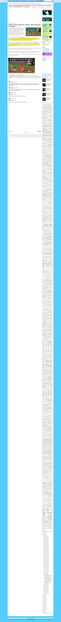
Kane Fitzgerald (49, 309)
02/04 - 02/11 (46, 590)
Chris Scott (44, 181)
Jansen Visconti (49, 273)
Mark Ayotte (48, 336)
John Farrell (47, 294)
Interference (20, 76)
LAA (51, 320)
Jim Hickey (51, 286)
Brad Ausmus (50, 146)
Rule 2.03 (43, 431)
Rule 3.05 (44, 432)
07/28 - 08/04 (46, 550)
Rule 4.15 (46, 437)
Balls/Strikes (46, 132)
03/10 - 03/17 (46, 584)
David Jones (49, 205)
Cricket (43, 192)
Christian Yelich (49, 182)
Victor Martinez (44, 518)
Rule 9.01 (46, 454)
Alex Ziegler (46, 116)
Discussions (50, 215)
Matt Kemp (43, 350)
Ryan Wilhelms (45, 462)
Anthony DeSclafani (44, 124)
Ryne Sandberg (50, 462)
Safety (48, 465)
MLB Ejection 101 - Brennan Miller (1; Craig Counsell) (45, 31)
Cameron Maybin (49, 166)
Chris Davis (48, 178)
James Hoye (44, 271)
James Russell (49, 272)
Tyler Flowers (46, 508)
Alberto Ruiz (49, 112)
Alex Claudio (49, 113)
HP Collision (44, 254)
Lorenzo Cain (50, 327)
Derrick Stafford (46, 212)
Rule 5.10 (49, 441)
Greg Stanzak (47, 251)
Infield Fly (50, 263)
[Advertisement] (24, 15)
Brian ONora (47, 157)
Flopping (43, 238)
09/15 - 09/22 (46, 541)
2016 (44, 603)
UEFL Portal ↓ (48, 7)
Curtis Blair (49, 192)
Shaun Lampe (44, 476)
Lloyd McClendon (49, 326)
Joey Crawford (50, 292)
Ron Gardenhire (49, 407)
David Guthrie (44, 205)
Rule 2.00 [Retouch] (48, 427)
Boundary (45, 146)
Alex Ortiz (48, 114)
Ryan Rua (46, 461)
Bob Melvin (50, 144)
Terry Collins (46, 486)
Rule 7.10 (49, 449)
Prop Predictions (48, 392)
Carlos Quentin (47, 169)
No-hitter (49, 377)
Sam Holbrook (50, 466)
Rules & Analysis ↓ (41, 7)
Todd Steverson (45, 494)
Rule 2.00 (49, 415)
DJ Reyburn (47, 193)
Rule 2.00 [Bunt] (44, 418)
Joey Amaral (45, 292)
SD (44, 463)
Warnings (47, 521)
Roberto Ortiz (45, 404)
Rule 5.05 (48, 439)
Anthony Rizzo (50, 125)
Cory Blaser (48, 189)
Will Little (46, 522)
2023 (44, 594)
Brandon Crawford (44, 149)
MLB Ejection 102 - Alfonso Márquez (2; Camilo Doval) (45, 25)
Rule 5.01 (43, 438)
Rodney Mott (44, 407)
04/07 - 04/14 (46, 570)
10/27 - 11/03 (46, 536)
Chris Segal (49, 181)
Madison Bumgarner (45, 331)
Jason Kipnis (43, 275)
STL (43, 464)
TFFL (48, 483)
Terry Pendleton (48, 487)
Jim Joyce (44, 287)
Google (31, 619)
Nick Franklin (48, 375)
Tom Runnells (48, 496)
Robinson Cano (50, 405)
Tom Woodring (48, 497)
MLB (48, 330)
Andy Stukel (44, 121)
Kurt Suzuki (46, 319)
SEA (47, 463)
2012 (44, 608)
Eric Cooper (44, 230)
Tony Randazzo (48, 500)
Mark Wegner (50, 342)
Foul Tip (44, 239)
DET (43, 193)
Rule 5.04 (43, 439)
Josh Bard (44, 305)
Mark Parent (44, 341)
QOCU (43, 394)
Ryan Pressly (47, 460)
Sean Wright (44, 473)
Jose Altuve (43, 303)
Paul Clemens (48, 384)
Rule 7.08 (50, 448)
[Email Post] (18, 75)
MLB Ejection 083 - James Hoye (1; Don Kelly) (49, 99)
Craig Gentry (49, 191)
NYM (51, 370)
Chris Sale (50, 180)
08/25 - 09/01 (46, 545)
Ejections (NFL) (48, 226)
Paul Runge (47, 386)
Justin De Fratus (47, 307)
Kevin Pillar (46, 315)
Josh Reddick (44, 306)
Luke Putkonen (47, 329)
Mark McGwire (45, 340)
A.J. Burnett (43, 104)
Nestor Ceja (44, 373)
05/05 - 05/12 (46, 565)
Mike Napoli (49, 364)
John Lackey (48, 296)
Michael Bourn (50, 354)
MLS (51, 330)
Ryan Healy (43, 460)
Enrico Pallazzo (49, 229)
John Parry (47, 297)
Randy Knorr (43, 397)
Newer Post (10, 131)
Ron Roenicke (45, 409)
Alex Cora (43, 114)
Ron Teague (50, 409)
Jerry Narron (48, 285)
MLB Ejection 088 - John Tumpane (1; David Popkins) (49, 84)
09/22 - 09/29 (46, 540)
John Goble (47, 295)
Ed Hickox (46, 220)
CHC (46, 164)
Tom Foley (45, 495)
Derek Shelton (44, 211)
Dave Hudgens (50, 200)
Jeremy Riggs (49, 283)
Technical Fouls (44, 485)
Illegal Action (44, 262)
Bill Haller (46, 138)
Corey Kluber (44, 189)
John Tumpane (48, 298)
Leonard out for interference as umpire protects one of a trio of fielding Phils (24, 73)
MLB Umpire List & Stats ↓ (18, 7)
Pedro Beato (47, 387)
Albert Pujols (44, 112)
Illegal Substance (44, 263)
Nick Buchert (43, 375)
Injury (44, 264)
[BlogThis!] (20, 75)
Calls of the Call (44, 166)
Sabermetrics (48, 464)
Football (47, 238)
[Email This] (19, 75)
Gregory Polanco (47, 252)
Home (25, 131)
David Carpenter (45, 204)
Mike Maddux (43, 362)
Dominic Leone (45, 216)
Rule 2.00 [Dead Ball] (49, 419)
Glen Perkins (49, 249)
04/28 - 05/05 (46, 566)
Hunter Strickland (44, 259)
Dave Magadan (45, 201)
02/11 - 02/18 (46, 589)
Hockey (43, 258)
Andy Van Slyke (49, 121)
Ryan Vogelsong (50, 461)
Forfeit (51, 238)
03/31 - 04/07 (46, 571)
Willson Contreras (49, 523)
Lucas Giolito (44, 328)
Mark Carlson (47, 337)
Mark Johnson (49, 338)
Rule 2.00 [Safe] (44, 428)
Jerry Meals (44, 285)
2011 (44, 609)
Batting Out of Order (46, 136)
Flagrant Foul (49, 237)
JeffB (44, 47)
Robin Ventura (45, 405)
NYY (44, 371)
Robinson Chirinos (45, 406)
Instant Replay (49, 264)
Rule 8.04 (45, 453)
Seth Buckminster (49, 473)
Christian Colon (44, 182)
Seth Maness (46, 474)
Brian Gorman (46, 155)
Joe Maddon (46, 291)
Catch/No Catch (44, 172)
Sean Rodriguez (44, 472)
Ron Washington (46, 410)
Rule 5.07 (46, 440)
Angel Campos (44, 122)
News (48, 373)
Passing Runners (45, 382)
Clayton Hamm (50, 183)
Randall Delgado (49, 396)
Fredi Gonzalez (49, 242)
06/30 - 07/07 (46, 555)
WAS (49, 519)
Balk (51, 131)
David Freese (49, 204)
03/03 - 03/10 (46, 585)
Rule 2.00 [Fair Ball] (46, 420)
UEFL (31, 76)
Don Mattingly (44, 217)
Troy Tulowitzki (44, 506)
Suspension (49, 482)
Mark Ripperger (49, 341)
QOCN (48, 393)
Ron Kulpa (50, 408)
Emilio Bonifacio (47, 228)
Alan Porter (44, 111)
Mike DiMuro (47, 360)
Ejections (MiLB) (44, 225)
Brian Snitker (47, 158)
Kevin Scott (50, 315)
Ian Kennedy (48, 260)
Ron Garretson (46, 408)
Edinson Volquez (44, 222)
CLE (44, 165)
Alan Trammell (49, 111)
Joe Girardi (47, 290)
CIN (51, 164)
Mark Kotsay (44, 339)
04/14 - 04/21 (46, 569)
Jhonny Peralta (46, 286)
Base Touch (50, 134)
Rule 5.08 (50, 440)
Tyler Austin (48, 507)
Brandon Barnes (44, 148)
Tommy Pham (48, 498)
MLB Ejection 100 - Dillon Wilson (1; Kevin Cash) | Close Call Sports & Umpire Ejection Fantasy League (46, 49)
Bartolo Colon (46, 133)
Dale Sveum (47, 194)
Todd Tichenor (50, 494)
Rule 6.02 (47, 443)
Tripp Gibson (48, 505)
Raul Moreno (48, 397)
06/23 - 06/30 (46, 556)
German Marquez (45, 248)
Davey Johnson (45, 203)
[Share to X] (21, 75)
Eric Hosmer (46, 231)
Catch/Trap (50, 172)
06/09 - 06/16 (46, 559)
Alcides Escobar (44, 113)
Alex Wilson (48, 115)
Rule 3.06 (48, 432)
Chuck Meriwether (44, 183)
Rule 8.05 (48, 453)
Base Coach (50, 133)
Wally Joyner (48, 520)
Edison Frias (49, 222)
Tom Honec (43, 496)
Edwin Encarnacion (50, 223)
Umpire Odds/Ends (35, 76)
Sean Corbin (49, 471)
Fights (44, 237)
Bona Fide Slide (49, 145)
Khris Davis (48, 316)
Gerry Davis (50, 248)
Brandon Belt (49, 148)
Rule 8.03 (50, 452)
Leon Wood (47, 325)
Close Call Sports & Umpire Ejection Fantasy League (24, 3)
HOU (50, 253)
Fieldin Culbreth (50, 236)
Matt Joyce (49, 349)
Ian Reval (46, 261)
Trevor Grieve (44, 505)
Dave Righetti (45, 202)
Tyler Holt (50, 508)
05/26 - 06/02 (46, 561)
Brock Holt (47, 159)
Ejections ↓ (34, 7)
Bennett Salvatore (46, 137)
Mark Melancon (50, 340)
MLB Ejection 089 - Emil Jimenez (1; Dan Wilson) (49, 94)
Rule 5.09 (45, 441)
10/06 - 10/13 (46, 537)
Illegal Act (49, 261)
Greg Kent (43, 251)
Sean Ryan (49, 472)
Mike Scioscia (50, 365)
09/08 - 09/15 (46, 542)
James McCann (44, 272)
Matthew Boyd (44, 352)
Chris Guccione (46, 179)
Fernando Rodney (44, 236)
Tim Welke (46, 492)
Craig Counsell (44, 191)
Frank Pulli (44, 241)
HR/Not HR (49, 254)
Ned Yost (49, 371)
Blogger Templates (50, 619)
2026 (44, 532)
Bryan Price (48, 161)
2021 (44, 597)
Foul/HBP (49, 239)
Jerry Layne (48, 284)
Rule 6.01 (24, 76)
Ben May (50, 136)
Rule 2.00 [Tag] (44, 430)
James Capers (45, 270)
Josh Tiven (48, 306)
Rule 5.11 (43, 442)
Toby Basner (45, 493)
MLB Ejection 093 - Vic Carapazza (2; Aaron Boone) (49, 80)
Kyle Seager (48, 320)
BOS (48, 131)
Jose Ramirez (46, 304)
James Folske (49, 270)
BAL (45, 131)
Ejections (46, 224)
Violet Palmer (45, 519)
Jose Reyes (50, 304)
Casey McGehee (48, 171)
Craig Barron (49, 190)
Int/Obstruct (47, 265)
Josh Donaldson (49, 305)
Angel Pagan (49, 123)
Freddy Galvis (43, 242)
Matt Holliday (46, 349)
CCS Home (10, 7)
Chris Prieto (47, 180)
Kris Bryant (45, 318)
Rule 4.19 (49, 437)
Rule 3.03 (50, 431)
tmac (51, 528)
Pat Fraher (50, 382)
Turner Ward (49, 506)
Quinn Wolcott (44, 395)
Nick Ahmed (46, 374)
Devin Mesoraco (47, 213)
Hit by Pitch (48, 257)
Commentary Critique (48, 188)
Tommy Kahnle (44, 498)
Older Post (39, 131)
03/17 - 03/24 (46, 574)
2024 (44, 535)
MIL (42, 330)
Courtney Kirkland (44, 190)
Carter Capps (47, 170)
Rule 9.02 (49, 454)
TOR (51, 483)
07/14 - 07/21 (46, 552)
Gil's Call (45, 249)
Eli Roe (48, 227)
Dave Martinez (50, 201)
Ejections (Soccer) (44, 227)
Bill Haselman (49, 138)
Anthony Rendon (44, 125)
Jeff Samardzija (45, 281)
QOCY (48, 394)
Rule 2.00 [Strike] (47, 429)
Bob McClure (46, 144)
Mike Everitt (48, 361)
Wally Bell (43, 520)
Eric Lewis (50, 231)
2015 (44, 604)
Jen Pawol (49, 281)
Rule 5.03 (50, 438)
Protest (43, 393)
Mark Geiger (45, 338)
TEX (45, 483)
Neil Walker (50, 372)
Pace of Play (50, 380)
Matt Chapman (48, 348)
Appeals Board (45, 126)
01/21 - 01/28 (46, 593)
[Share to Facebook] (22, 75)
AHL (49, 105)
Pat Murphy (49, 383)
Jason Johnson (49, 274)
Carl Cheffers (44, 167)
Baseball (45, 135)
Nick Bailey (50, 374)
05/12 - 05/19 (46, 564)
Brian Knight (47, 156)
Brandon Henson (49, 149)
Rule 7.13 (47, 450)
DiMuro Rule (47, 214)
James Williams (44, 273)
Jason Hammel (44, 274)
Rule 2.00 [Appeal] (45, 416)
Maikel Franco (50, 331)
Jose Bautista (48, 303)
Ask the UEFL (16, 76)
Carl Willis (48, 167)
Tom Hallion (49, 495)
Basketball (50, 135)
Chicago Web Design (37, 619)
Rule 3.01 (47, 431)
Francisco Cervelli (44, 240)
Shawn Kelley (48, 476)
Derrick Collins (50, 211)
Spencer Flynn (50, 477)
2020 (44, 598)
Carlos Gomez (47, 168)
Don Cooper (49, 216)
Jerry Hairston (44, 284)
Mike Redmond (44, 365)
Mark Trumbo (45, 342)
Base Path (45, 134)
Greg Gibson (49, 250)
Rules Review (28, 76)
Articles (13, 76)
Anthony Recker (49, 124)
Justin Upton (47, 308)
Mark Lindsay (48, 339)
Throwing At (50, 488)
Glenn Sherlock (44, 250)
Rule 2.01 (49, 430)
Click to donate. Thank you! (46, 52)
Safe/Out (43, 465)
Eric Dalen (48, 230)
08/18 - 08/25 (46, 546)
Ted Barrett (50, 485)
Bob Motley (45, 145)
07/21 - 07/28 (46, 551)
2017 (44, 602)
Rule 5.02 (46, 438)
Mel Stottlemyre (48, 353)
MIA (50, 329)
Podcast (46, 391)
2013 (44, 607)
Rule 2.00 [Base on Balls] (48, 417)
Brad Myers (49, 147)
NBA (43, 369)
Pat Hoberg (44, 383)
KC (45, 309)
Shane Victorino (49, 475)
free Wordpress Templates (44, 619)
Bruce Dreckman (48, 160)
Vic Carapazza (48, 517)
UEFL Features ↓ (27, 7)
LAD (44, 321)
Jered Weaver (43, 282)
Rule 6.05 (50, 444)
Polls (50, 391)
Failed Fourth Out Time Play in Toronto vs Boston (48, 89)
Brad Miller (45, 147)
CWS (49, 165)
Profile (43, 392)
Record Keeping (47, 398)
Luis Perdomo (48, 328)
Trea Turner (44, 504)
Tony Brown (46, 499)
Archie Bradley (49, 127)
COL (47, 165)
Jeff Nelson (50, 280)
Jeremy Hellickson (44, 283)
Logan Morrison (45, 327)
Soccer (46, 477)
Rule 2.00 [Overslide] (45, 426)
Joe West (50, 291)
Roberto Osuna (50, 404)
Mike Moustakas (45, 363)
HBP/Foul (46, 253)
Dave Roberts (50, 202)
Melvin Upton (46, 354)
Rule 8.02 (46, 452)
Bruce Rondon (44, 161)
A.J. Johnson (48, 104)
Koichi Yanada (48, 317)
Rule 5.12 (47, 442)
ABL (47, 105)
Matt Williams (48, 351)
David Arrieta (50, 203)
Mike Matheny (48, 362)
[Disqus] (24, 92)
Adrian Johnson (48, 110)
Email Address (44, 58)
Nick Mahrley (47, 376)
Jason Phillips (47, 275)
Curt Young (46, 192)
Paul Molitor (47, 385)
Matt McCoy (48, 350)
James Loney (49, 271)
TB (42, 483)
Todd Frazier (50, 493)
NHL (48, 370)
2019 (44, 599)
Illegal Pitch (48, 262)
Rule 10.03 (45, 415)
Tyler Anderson (44, 507)
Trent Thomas (49, 504)
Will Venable (44, 523)
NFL (45, 370)
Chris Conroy (44, 178)
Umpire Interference (45, 511)
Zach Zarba (43, 528)
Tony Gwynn (50, 499)
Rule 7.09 (45, 449)
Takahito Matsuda (47, 484)
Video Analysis (49, 518)
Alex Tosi (44, 115)
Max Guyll (48, 352)
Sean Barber (44, 471)
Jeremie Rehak (48, 282)
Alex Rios (51, 114)
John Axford (48, 293)
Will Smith (50, 522)
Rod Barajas (49, 406)
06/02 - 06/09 (46, 560)
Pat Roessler (43, 384)
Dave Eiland (46, 200)
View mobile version (26, 132)
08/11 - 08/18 (46, 547)
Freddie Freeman (48, 241)
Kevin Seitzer (44, 316)
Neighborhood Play (44, 372)
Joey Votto (44, 293)
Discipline (46, 215)
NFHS (43, 370)
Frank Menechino (50, 240)
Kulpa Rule (50, 318)
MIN (45, 330)
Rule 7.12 (43, 450)
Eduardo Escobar (44, 223)
